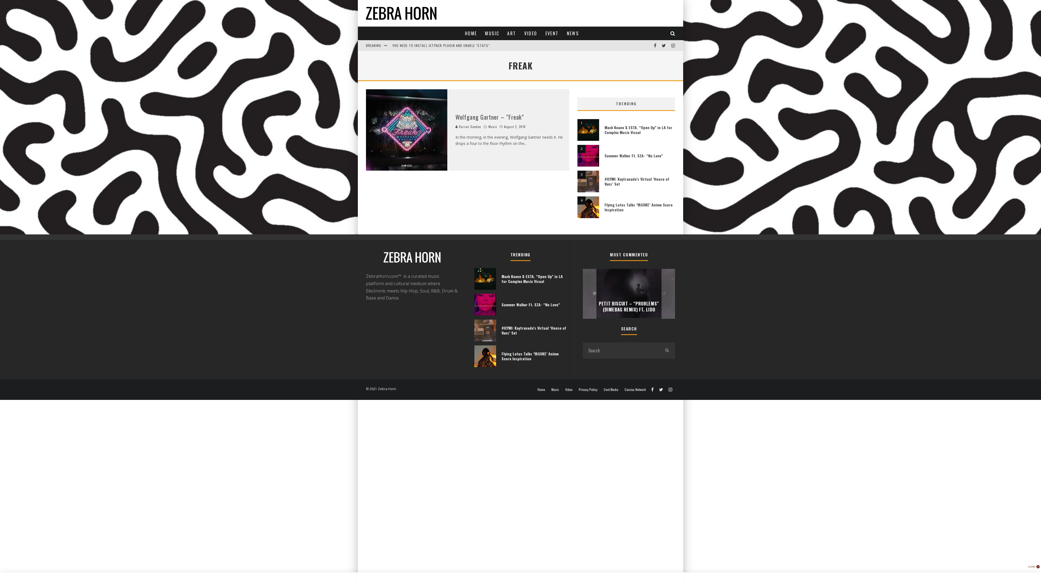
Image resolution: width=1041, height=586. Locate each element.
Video (530, 33)
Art (511, 33)
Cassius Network (635, 389)
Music (492, 33)
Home (471, 33)
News (573, 33)
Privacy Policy (588, 389)
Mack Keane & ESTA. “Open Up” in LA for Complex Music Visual (638, 130)
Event (552, 33)
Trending (626, 103)
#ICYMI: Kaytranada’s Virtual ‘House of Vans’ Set (637, 181)
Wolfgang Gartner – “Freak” (489, 117)
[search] (667, 350)
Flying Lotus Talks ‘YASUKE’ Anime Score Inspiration (639, 207)
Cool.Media (611, 389)
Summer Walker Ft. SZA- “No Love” (634, 155)
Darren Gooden (469, 127)
